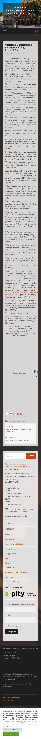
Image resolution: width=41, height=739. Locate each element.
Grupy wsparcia (11, 553)
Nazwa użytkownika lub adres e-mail (19, 604)
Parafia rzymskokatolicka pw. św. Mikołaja (20, 10)
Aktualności (13, 421)
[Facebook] (7, 414)
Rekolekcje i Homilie (13, 577)
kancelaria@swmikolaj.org (21, 466)
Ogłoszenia (21, 421)
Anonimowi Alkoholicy (14, 544)
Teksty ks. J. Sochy (12, 582)
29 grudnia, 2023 (12, 53)
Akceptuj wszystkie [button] (11, 734)
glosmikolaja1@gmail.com (13, 700)
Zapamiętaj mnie (14, 626)
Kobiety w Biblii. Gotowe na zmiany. (18, 439)
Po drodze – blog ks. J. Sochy (16, 572)
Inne (7, 558)
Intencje (8, 563)
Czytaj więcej (8, 726)
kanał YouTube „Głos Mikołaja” (17, 511)
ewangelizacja (10, 549)
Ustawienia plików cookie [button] (12, 730)
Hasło (7, 615)
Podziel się (17, 414)
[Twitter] (11, 414)
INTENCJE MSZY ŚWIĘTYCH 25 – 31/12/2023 (18, 429)
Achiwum (9, 534)
